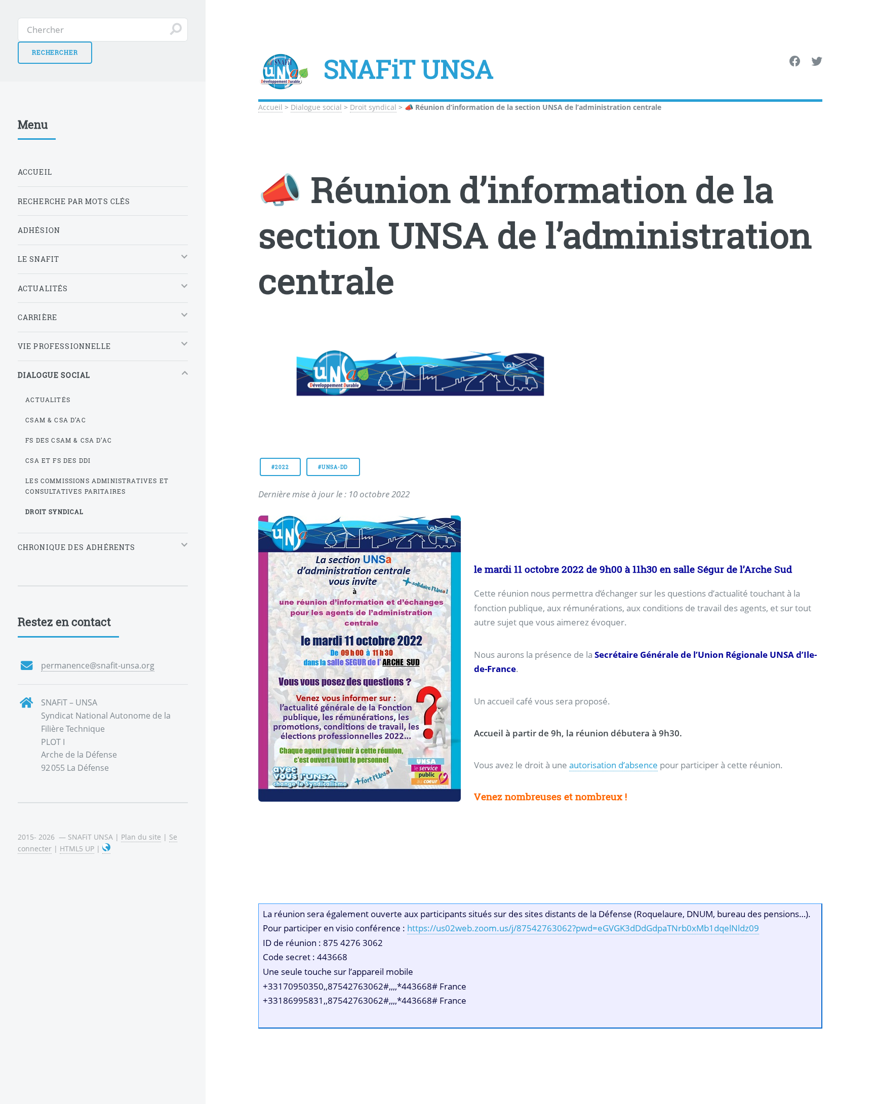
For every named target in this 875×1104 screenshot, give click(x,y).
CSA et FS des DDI (58, 460)
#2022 (280, 466)
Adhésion (39, 230)
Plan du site (141, 837)
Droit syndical (373, 107)
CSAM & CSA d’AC (55, 420)
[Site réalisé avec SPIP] (106, 849)
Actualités (47, 400)
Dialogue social (316, 107)
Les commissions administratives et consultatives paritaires (97, 486)
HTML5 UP (77, 848)
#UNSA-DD (333, 466)
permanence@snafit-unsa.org (97, 665)
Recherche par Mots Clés (74, 201)
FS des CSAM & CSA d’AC (68, 440)
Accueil (270, 107)
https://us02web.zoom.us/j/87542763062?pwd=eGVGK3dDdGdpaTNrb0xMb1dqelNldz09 (583, 928)
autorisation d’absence (613, 765)
